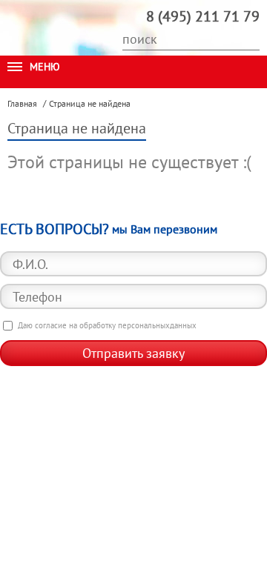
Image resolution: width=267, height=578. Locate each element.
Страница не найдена (90, 103)
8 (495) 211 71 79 (203, 16)
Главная (22, 103)
